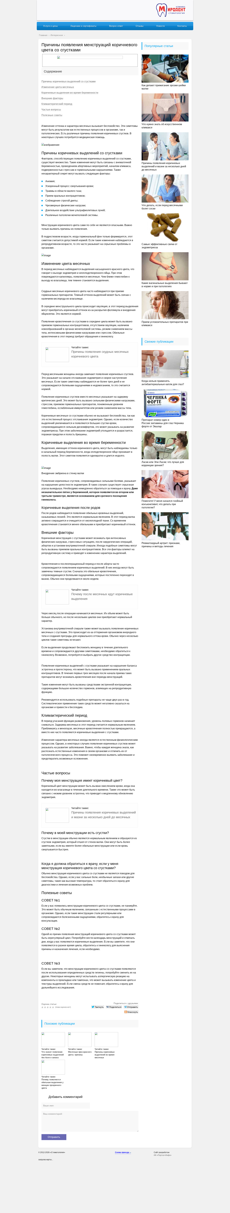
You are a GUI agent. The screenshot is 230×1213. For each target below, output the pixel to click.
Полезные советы (51, 115)
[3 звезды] (48, 1007)
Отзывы (139, 26)
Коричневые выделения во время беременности (69, 92)
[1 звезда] (42, 1007)
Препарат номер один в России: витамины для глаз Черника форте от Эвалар (163, 423)
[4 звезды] (50, 1007)
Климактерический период (56, 104)
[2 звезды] (45, 1007)
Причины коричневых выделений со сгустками (68, 81)
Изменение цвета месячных (57, 87)
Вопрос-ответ (116, 26)
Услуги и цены (50, 26)
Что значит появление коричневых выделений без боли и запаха (52, 1055)
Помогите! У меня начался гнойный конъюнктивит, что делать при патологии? (162, 504)
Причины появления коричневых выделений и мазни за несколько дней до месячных (164, 166)
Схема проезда (122, 1152)
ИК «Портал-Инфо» (162, 1155)
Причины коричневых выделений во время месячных (105, 1055)
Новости (160, 26)
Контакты (182, 26)
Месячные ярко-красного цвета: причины (80, 1053)
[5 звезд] (53, 1007)
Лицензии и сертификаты (83, 26)
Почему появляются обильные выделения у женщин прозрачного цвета (52, 1083)
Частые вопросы (51, 109)
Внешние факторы (52, 98)
